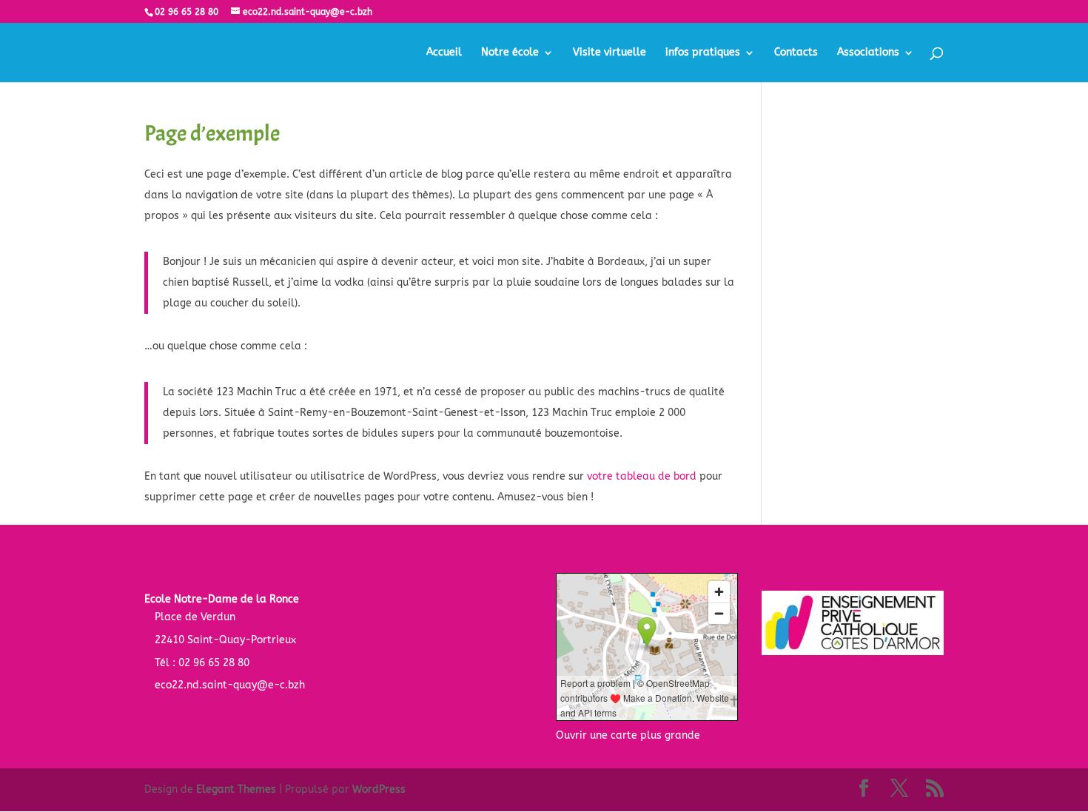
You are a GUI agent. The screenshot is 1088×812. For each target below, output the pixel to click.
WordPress (379, 789)
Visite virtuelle (609, 52)
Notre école (510, 52)
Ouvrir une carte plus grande (628, 735)
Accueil (444, 52)
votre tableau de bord (641, 476)
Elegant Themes (236, 789)
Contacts (796, 52)
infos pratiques (702, 52)
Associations (868, 52)
